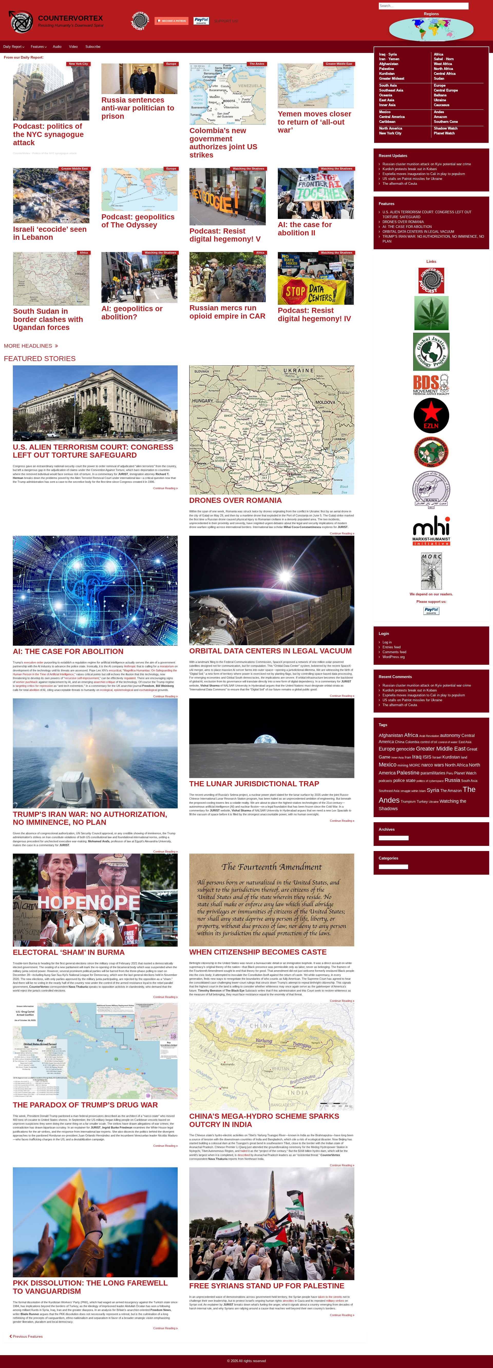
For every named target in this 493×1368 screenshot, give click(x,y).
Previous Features (27, 1336)
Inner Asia (387, 105)
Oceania (385, 95)
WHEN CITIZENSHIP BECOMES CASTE (258, 952)
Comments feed (394, 652)
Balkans (440, 95)
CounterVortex (70, 18)
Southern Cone (446, 122)
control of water (448, 742)
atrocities (288, 1300)
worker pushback (27, 681)
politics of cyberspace (430, 780)
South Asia (388, 85)
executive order (33, 662)
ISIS (427, 757)
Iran (382, 59)
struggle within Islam (413, 790)
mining (402, 765)
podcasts (385, 781)
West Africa (443, 64)
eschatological (148, 689)
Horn (450, 59)
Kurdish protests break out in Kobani (410, 169)
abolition (34, 689)
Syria (392, 54)
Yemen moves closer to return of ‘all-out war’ (314, 122)
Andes (439, 112)
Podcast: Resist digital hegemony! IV (314, 314)
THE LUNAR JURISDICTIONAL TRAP (254, 784)
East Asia (386, 100)
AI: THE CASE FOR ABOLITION (68, 651)
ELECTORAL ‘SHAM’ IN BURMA (69, 952)
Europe (439, 85)
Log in (387, 642)
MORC (414, 765)
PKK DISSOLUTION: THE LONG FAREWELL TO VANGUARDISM (90, 1287)
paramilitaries (433, 773)
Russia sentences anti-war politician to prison (137, 108)
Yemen (393, 59)
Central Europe (446, 90)
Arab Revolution (429, 735)
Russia (452, 780)
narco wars (432, 765)
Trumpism (408, 801)
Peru (449, 773)
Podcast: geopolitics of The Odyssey (138, 221)
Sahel (438, 59)
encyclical (115, 670)
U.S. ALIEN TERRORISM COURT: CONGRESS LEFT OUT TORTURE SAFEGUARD (93, 451)
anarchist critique (104, 681)
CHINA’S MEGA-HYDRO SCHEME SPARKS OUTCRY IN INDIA (264, 1120)
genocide (405, 749)
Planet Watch (444, 133)
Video (73, 47)
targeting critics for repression (34, 685)
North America (390, 128)
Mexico (385, 112)
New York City (390, 133)
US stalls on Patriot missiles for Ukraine (412, 179)
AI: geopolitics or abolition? (132, 312)
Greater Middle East (441, 748)
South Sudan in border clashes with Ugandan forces (48, 319)
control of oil (428, 742)
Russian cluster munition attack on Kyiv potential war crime (427, 164)
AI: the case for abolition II (305, 228)
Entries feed (392, 647)
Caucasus (441, 105)
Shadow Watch (446, 128)
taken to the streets (330, 1296)
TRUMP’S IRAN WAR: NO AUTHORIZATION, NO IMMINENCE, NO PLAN (90, 818)
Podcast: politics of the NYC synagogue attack (48, 134)
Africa (438, 54)
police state (404, 780)
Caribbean (387, 122)
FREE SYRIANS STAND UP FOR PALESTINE (266, 1286)
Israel (436, 757)
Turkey (422, 801)
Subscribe (93, 47)
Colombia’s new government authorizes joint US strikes (223, 142)
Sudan (439, 78)
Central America (392, 117)
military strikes (335, 1300)
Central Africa (445, 74)
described (244, 1155)
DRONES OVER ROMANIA (235, 500)
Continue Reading (165, 488)
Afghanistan (388, 64)
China (399, 742)
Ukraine (440, 100)
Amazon (440, 117)
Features (37, 47)
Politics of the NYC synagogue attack (54, 153)
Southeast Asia (391, 90)
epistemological (123, 689)
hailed (244, 1150)
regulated (130, 678)
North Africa (443, 69)
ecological (106, 689)
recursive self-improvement (82, 678)
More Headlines (29, 346)
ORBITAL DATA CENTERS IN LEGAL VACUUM (270, 651)
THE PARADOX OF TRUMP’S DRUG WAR (85, 1105)
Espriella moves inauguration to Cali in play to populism (424, 174)
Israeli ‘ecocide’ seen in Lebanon (50, 233)
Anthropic (130, 666)
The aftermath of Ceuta (400, 184)
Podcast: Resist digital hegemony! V (225, 235)
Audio (57, 47)
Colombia (412, 742)
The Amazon (451, 791)
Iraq (382, 54)
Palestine (386, 69)
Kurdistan (387, 74)
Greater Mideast (391, 78)
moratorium (167, 666)
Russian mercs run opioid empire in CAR (227, 312)
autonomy (450, 735)
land (464, 757)
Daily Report (12, 47)
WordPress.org (394, 657)
